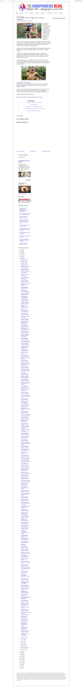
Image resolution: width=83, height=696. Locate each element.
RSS (64, 18)
